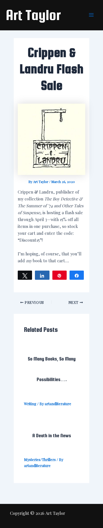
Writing (30, 403)
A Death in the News (51, 435)
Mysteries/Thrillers (40, 459)
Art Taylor (33, 15)
